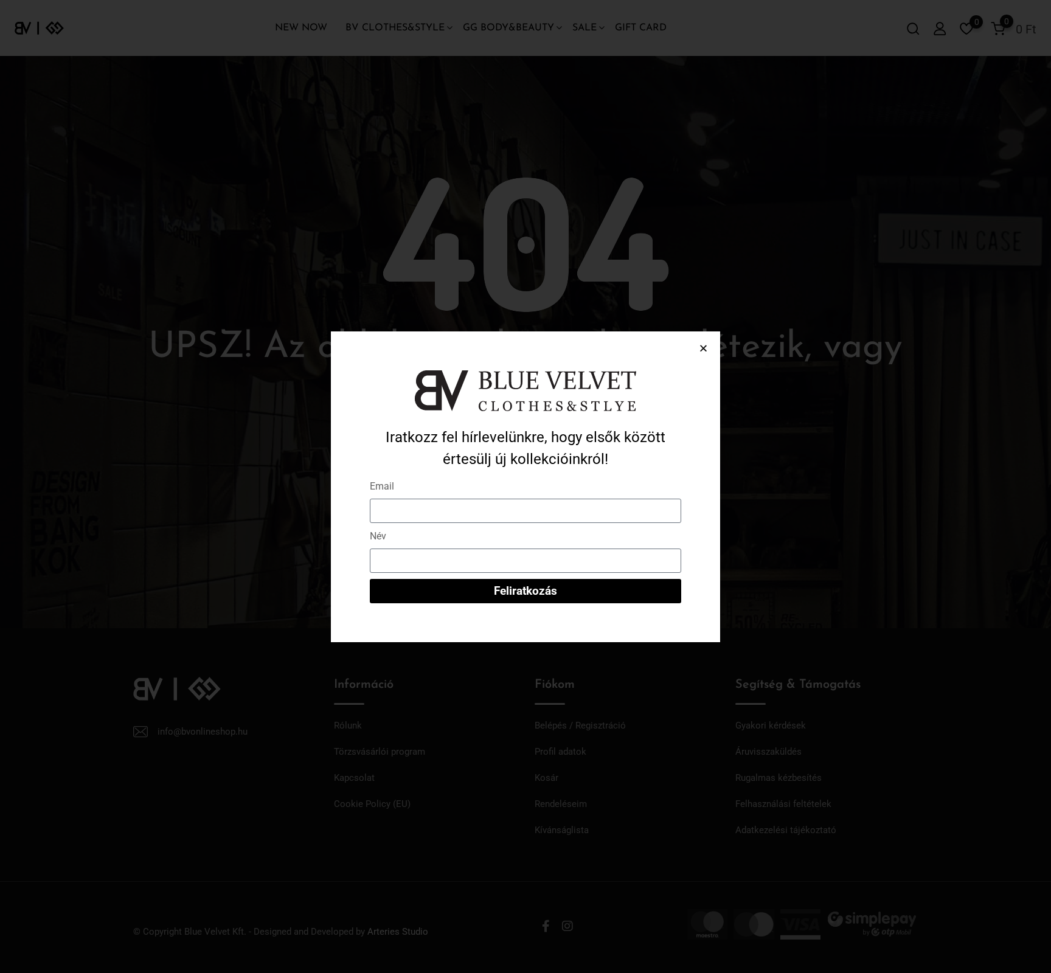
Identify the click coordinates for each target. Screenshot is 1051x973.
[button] (703, 348)
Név (378, 536)
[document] (525, 486)
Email (382, 486)
